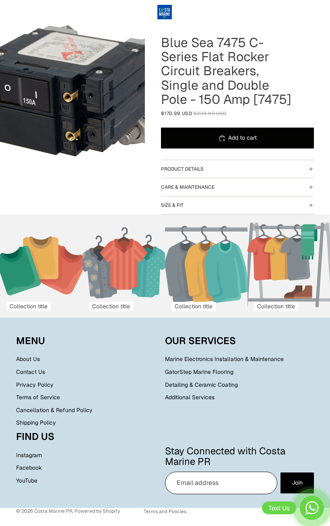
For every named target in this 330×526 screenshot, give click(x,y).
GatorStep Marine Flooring (199, 371)
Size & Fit (172, 205)
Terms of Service (38, 397)
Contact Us (30, 371)
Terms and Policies (165, 511)
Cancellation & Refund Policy (54, 410)
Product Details (182, 169)
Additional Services (189, 397)
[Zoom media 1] (72, 90)
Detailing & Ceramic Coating (201, 384)
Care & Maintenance (187, 187)
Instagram (29, 455)
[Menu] (9, 12)
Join (297, 483)
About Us (28, 359)
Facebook (29, 468)
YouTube (26, 480)
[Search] (26, 12)
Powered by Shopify (97, 511)
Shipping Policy (36, 423)
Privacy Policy (35, 384)
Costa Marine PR (53, 511)
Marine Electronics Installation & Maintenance (224, 359)
